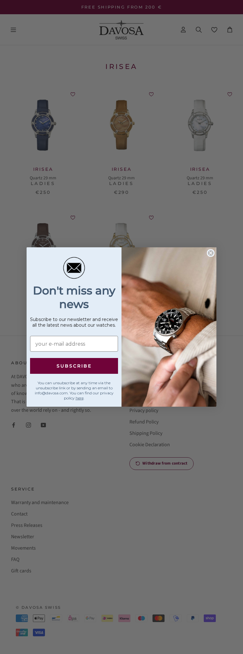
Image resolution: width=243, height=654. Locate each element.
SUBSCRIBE (74, 366)
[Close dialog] (211, 253)
